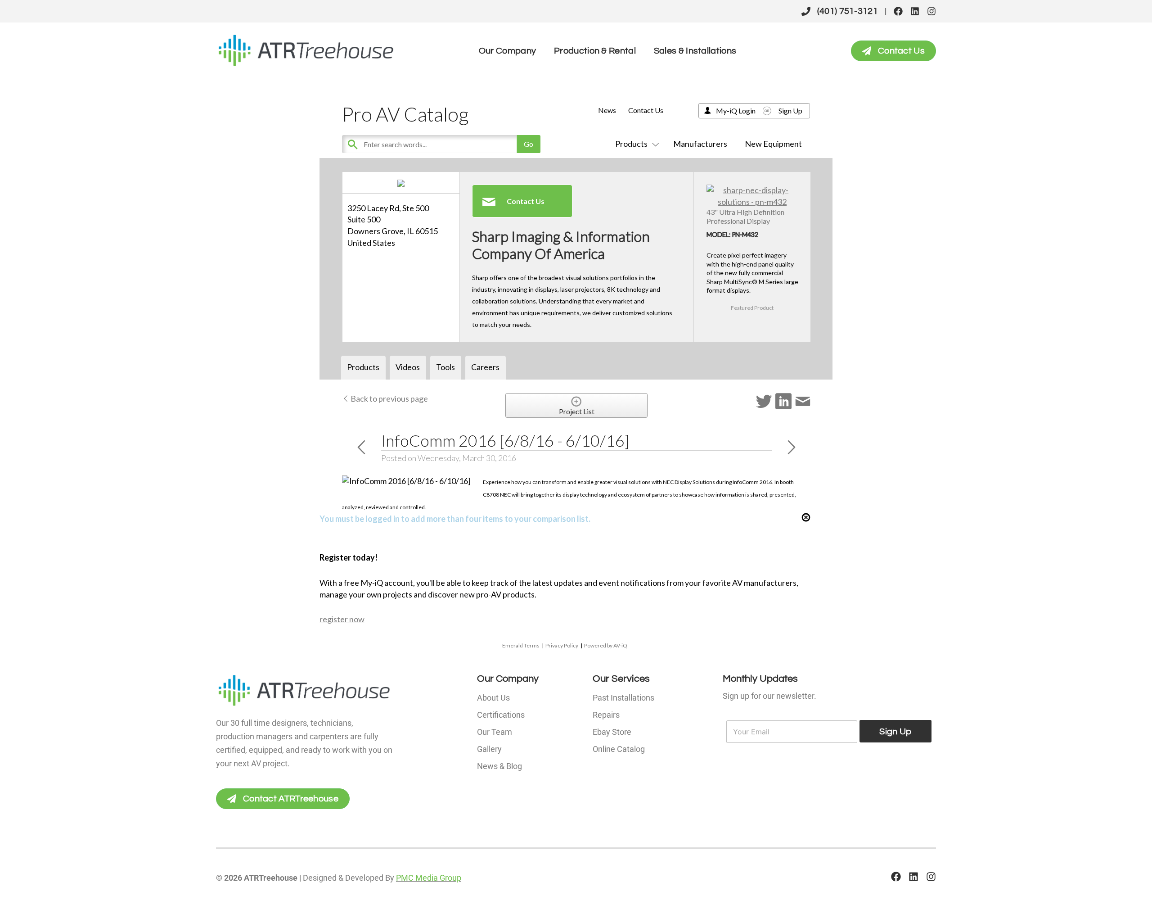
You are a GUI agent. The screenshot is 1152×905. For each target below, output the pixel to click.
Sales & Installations (695, 50)
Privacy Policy (561, 645)
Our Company (507, 50)
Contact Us (645, 110)
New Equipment (773, 144)
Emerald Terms (521, 645)
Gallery (489, 749)
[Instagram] (931, 11)
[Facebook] (898, 11)
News (607, 110)
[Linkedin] (914, 11)
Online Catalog (619, 749)
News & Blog (499, 766)
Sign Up (790, 110)
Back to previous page (388, 398)
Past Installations (623, 697)
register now (342, 619)
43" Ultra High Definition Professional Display (745, 216)
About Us (493, 697)
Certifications (501, 714)
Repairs (606, 714)
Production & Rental (595, 50)
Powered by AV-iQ (605, 645)
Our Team (494, 732)
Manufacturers (700, 144)
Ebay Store (612, 732)
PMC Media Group (428, 877)
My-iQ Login (736, 110)
